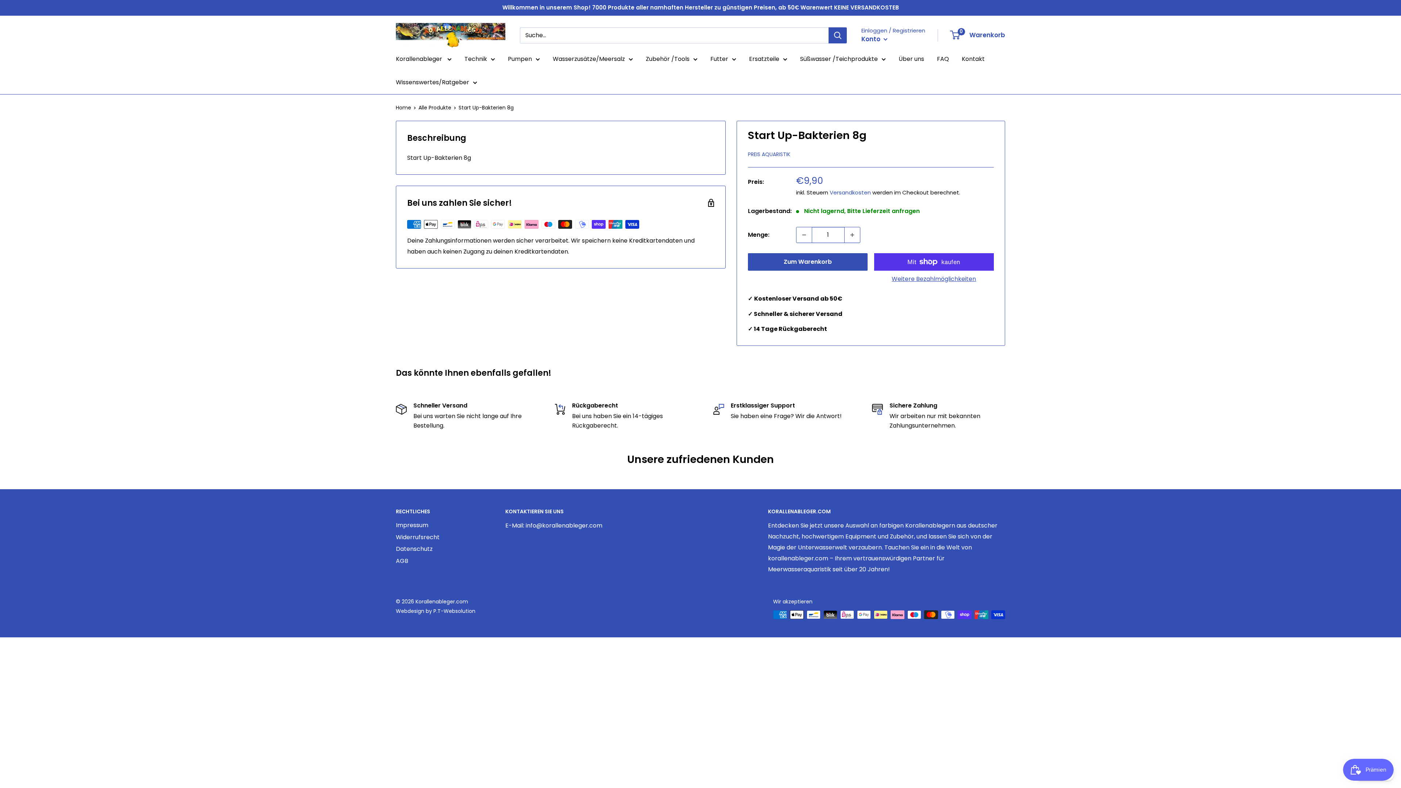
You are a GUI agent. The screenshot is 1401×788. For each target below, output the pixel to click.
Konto (871, 39)
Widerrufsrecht (418, 537)
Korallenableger (420, 59)
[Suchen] (838, 35)
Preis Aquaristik (769, 154)
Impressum (412, 525)
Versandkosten (850, 192)
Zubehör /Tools (668, 59)
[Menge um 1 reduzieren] (804, 235)
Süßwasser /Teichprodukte (839, 59)
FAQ (943, 59)
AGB (402, 561)
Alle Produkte (434, 107)
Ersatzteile (764, 59)
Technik (475, 59)
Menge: (758, 235)
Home (403, 107)
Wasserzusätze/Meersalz (589, 59)
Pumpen (520, 59)
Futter (719, 59)
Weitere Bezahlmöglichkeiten (934, 279)
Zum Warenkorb (808, 262)
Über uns (911, 59)
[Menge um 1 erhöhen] (852, 235)
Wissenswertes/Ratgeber (432, 82)
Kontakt (973, 59)
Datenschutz (414, 549)
